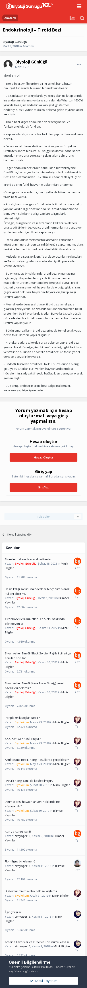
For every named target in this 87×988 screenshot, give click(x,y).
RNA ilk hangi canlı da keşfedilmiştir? (29, 781)
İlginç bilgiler (13, 912)
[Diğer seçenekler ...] (79, 64)
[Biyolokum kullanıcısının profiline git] (77, 719)
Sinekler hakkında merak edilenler (28, 559)
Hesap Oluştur (43, 457)
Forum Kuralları (65, 967)
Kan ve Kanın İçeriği (18, 832)
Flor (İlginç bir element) (20, 861)
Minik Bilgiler (61, 722)
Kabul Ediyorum (45, 981)
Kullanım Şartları (20, 967)
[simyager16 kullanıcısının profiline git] (77, 914)
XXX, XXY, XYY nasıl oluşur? (23, 739)
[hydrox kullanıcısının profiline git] (77, 863)
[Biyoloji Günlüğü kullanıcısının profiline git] (77, 561)
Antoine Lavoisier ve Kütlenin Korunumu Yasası (37, 942)
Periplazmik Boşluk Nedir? (22, 718)
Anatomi (28, 46)
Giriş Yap (43, 487)
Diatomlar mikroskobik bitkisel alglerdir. (31, 891)
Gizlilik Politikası (42, 967)
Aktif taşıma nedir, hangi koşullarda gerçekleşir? (37, 760)
